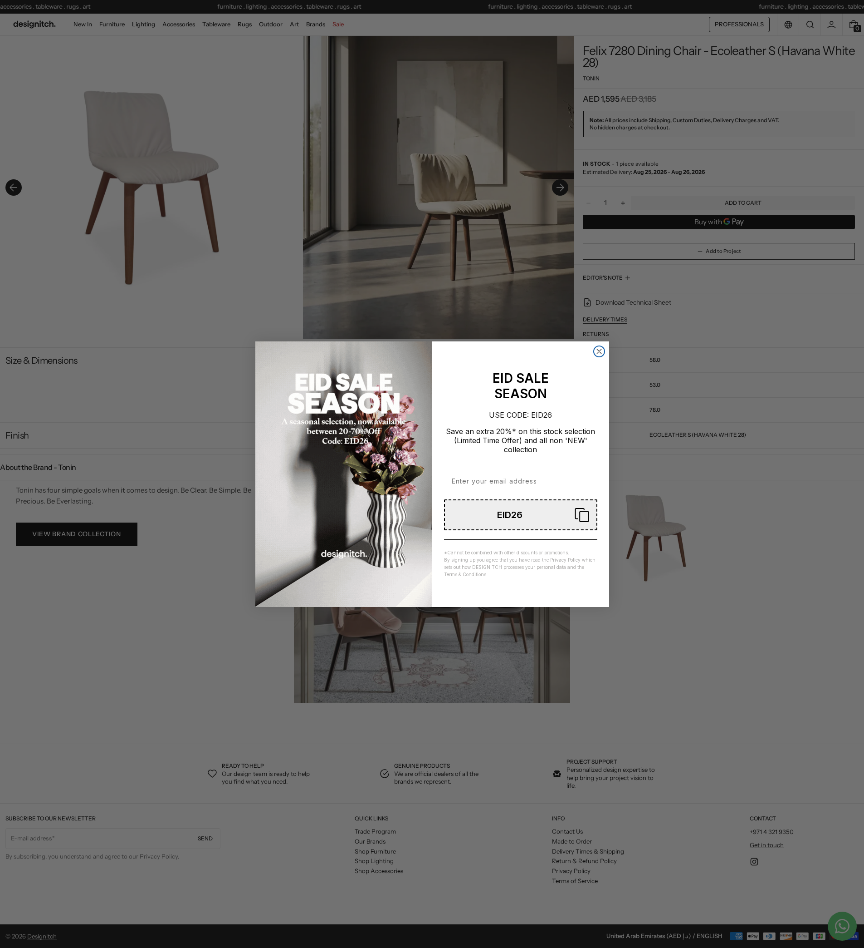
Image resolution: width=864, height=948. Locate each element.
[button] (520, 514)
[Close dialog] (599, 351)
